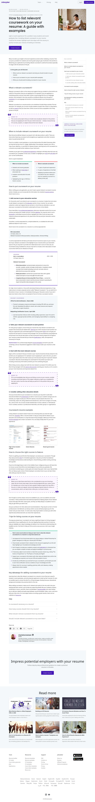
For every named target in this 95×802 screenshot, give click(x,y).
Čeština (40, 783)
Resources (28, 770)
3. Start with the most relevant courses (74, 80)
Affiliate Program (61, 762)
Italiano (22, 781)
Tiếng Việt (29, 783)
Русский (60, 783)
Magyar (28, 781)
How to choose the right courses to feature (74, 90)
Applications (12, 766)
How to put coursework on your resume (73, 71)
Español (58, 779)
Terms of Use (44, 764)
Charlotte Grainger (18, 15)
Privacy (43, 766)
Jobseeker (49, 799)
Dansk (33, 779)
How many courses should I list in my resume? (74, 108)
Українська (67, 783)
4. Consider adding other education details (75, 82)
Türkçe (35, 783)
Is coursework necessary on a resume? (74, 105)
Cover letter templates (31, 766)
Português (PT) (60, 781)
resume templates (37, 342)
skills (20, 458)
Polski (45, 781)
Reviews (59, 760)
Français (72, 779)
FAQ (56, 2)
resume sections (49, 192)
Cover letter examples (31, 768)
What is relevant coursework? (71, 62)
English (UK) (51, 779)
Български (53, 783)
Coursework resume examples (71, 86)
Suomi (73, 781)
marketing (11, 99)
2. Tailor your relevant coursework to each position (75, 77)
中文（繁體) (54, 785)
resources (18, 595)
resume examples (13, 419)
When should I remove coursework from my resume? (75, 112)
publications (43, 547)
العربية (39, 785)
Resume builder (13, 9)
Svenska (22, 783)
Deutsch (38, 779)
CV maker (11, 760)
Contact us (44, 760)
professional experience (29, 151)
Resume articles (24, 9)
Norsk (40, 781)
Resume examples (30, 760)
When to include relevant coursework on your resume (73, 67)
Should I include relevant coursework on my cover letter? (74, 116)
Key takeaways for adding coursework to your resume (73, 98)
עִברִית (73, 783)
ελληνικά (46, 783)
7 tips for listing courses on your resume (73, 93)
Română (68, 781)
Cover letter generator (15, 762)
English (44, 779)
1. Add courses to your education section (74, 73)
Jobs (10, 764)
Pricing (49, 2)
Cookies (43, 768)
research (16, 108)
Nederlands (34, 781)
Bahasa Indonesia (25, 779)
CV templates (28, 762)
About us (59, 758)
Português (51, 781)
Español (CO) (65, 779)
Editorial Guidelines (62, 764)
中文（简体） (46, 785)
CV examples (28, 764)
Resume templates (30, 758)
